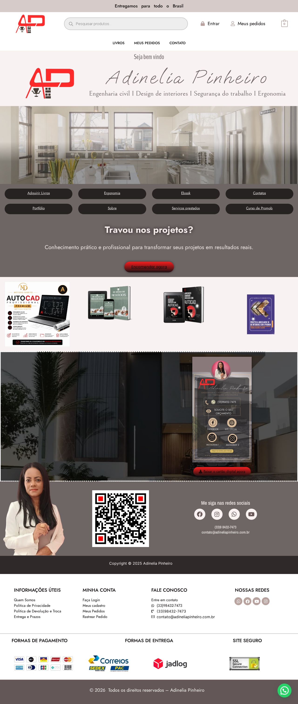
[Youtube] (251, 514)
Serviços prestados (186, 208)
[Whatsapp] (234, 514)
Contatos (259, 193)
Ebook (185, 193)
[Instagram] (217, 514)
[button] (284, 690)
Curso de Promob (259, 208)
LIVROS (119, 43)
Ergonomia (112, 193)
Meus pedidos (147, 43)
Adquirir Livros (38, 193)
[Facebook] (199, 514)
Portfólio (39, 208)
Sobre (112, 208)
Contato (177, 43)
